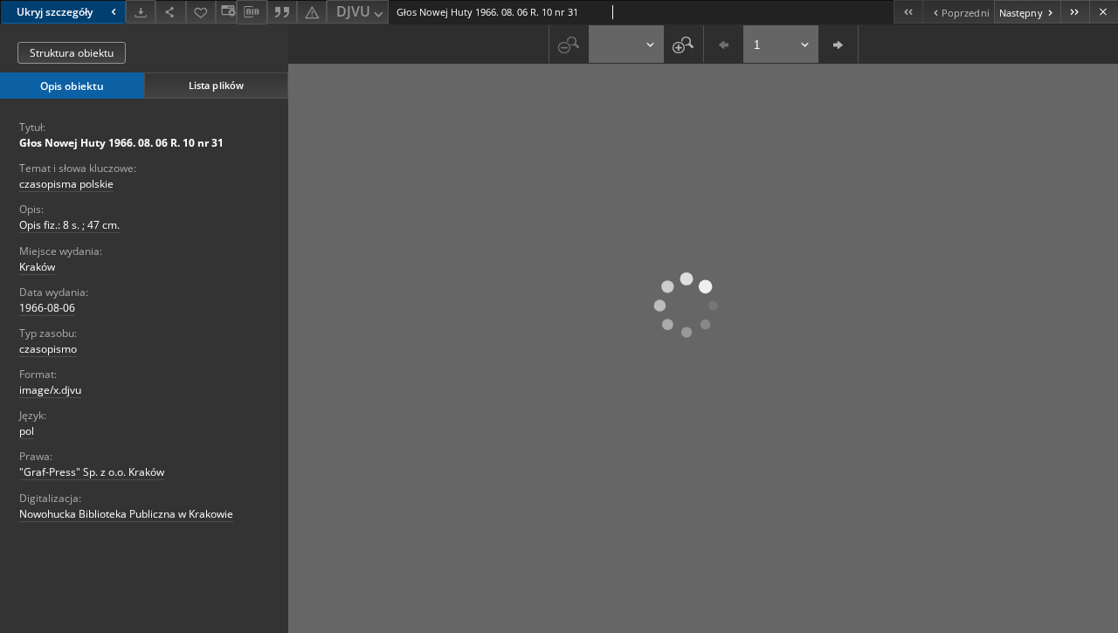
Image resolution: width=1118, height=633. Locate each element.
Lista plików (216, 85)
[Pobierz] (140, 12)
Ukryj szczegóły (55, 11)
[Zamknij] (1103, 12)
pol (26, 430)
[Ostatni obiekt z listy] (1074, 12)
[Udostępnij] (170, 12)
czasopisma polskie (66, 183)
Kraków (37, 266)
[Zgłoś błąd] (312, 12)
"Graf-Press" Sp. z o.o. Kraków (91, 471)
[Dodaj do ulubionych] (201, 12)
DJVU (353, 11)
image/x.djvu (50, 389)
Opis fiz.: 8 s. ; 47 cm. (69, 224)
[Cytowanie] (282, 12)
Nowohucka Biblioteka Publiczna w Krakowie (126, 513)
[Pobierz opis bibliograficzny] (251, 12)
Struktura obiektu (72, 52)
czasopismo (48, 348)
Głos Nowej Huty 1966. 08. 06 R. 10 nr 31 (121, 142)
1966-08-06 (47, 307)
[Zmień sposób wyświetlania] (226, 12)
